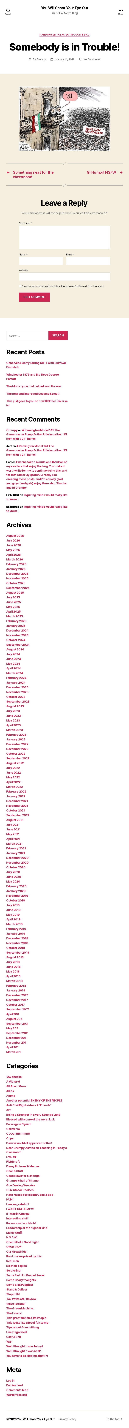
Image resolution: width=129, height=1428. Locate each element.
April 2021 (13, 839)
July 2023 (13, 711)
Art (8, 1110)
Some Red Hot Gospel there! (25, 1275)
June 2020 (13, 876)
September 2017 (17, 1009)
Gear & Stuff (14, 1171)
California (13, 1129)
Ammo (10, 1095)
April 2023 (13, 725)
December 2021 (17, 801)
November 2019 (17, 895)
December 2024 (17, 630)
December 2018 (17, 938)
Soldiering (13, 1270)
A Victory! (13, 1081)
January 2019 (15, 933)
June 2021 (13, 829)
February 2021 (16, 848)
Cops (10, 1138)
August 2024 (15, 649)
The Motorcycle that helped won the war (33, 386)
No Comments (92, 59)
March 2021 (14, 843)
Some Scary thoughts (21, 1280)
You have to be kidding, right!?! (27, 1355)
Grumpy (41, 59)
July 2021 (13, 824)
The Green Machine (19, 1308)
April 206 (12, 1014)
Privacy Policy (67, 1419)
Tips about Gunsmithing (22, 1327)
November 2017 (17, 1000)
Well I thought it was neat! (23, 1351)
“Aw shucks (13, 1076)
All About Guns (16, 1086)
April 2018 (13, 976)
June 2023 (13, 715)
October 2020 (15, 867)
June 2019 (13, 910)
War (9, 1341)
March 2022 (14, 786)
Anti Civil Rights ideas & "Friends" (28, 1105)
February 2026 (16, 564)
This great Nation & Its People (26, 1318)
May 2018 (13, 971)
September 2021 (17, 815)
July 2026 (13, 540)
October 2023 (15, 696)
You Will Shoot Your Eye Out (64, 8)
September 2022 (17, 758)
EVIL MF (11, 1157)
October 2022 (15, 753)
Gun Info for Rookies (20, 1190)
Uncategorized (16, 1332)
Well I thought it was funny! (24, 1346)
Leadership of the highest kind (26, 1228)
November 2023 (17, 692)
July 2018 (13, 962)
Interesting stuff (17, 1218)
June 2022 (13, 772)
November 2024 (17, 635)
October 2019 (15, 900)
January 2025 (15, 625)
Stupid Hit (13, 1294)
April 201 (12, 1047)
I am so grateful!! (17, 1204)
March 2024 (14, 673)
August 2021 (14, 820)
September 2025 (17, 588)
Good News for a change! (23, 1175)
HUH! (9, 1199)
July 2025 (13, 597)
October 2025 (15, 583)
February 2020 (16, 886)
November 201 (16, 1042)
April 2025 (13, 611)
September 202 (17, 1033)
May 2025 (13, 606)
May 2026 (13, 550)
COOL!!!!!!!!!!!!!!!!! (18, 1133)
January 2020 (16, 891)
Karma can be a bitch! (21, 1223)
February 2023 (16, 734)
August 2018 (15, 957)
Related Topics (16, 1265)
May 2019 (13, 914)
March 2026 (14, 559)
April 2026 (13, 554)
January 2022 (15, 796)
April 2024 (13, 668)
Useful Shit (13, 1336)
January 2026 (15, 569)
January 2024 (15, 682)
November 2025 (17, 578)
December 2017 (17, 995)
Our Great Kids (16, 1251)
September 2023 (17, 701)
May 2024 (13, 663)
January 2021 (15, 853)
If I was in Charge (17, 1213)
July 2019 (13, 905)
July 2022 (13, 767)
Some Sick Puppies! (19, 1284)
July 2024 (13, 654)
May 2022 (13, 777)
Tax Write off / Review (21, 1299)
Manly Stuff (14, 1232)
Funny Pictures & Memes (22, 1166)
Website (23, 270)
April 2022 (13, 782)
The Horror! (14, 1313)
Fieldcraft (13, 1161)
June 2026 (13, 545)
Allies (10, 1091)
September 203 (17, 1023)
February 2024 (16, 678)
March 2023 (14, 730)
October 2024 (15, 640)
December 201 (16, 1037)
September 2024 (17, 644)
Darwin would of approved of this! (29, 1143)
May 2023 (13, 720)
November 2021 (17, 805)
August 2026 (15, 535)
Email (70, 254)
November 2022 (17, 749)
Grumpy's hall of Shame (22, 1180)
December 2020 (17, 857)
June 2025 (13, 602)
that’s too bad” (16, 1303)
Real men (12, 1261)
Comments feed (17, 1390)
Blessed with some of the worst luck (30, 1119)
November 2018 (17, 943)
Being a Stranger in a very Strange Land (33, 1114)
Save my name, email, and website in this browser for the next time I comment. (63, 286)
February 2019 (16, 929)
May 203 (12, 1028)
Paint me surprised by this (24, 1256)
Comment (25, 223)
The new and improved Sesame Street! (32, 393)
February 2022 (16, 791)
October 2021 (15, 810)
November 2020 (17, 862)
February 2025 (16, 621)
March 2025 (14, 616)
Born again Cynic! (18, 1124)
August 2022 (15, 763)
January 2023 (15, 739)
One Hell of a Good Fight (22, 1242)
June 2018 (13, 966)
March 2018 (14, 981)
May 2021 (13, 834)
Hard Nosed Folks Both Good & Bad (64, 34)
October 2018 (15, 947)
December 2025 (17, 573)
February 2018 (16, 985)
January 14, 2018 (65, 59)
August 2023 (15, 706)
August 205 (14, 1019)
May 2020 (13, 881)
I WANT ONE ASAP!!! (20, 1209)
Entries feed (14, 1385)
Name (23, 254)
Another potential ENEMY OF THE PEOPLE (34, 1100)
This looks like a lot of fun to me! (27, 1322)
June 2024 (13, 659)
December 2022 (17, 744)
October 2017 (15, 1004)
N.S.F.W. (11, 1237)
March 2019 (14, 924)
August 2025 (15, 592)
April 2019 (13, 919)
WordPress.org (16, 1394)
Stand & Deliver (16, 1289)
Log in (10, 1380)
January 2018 (15, 990)
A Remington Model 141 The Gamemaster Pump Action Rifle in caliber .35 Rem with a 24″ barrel (36, 434)
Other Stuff (13, 1246)
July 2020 (13, 872)
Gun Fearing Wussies (20, 1185)
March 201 (13, 1052)
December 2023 (17, 687)
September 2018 (17, 952)
